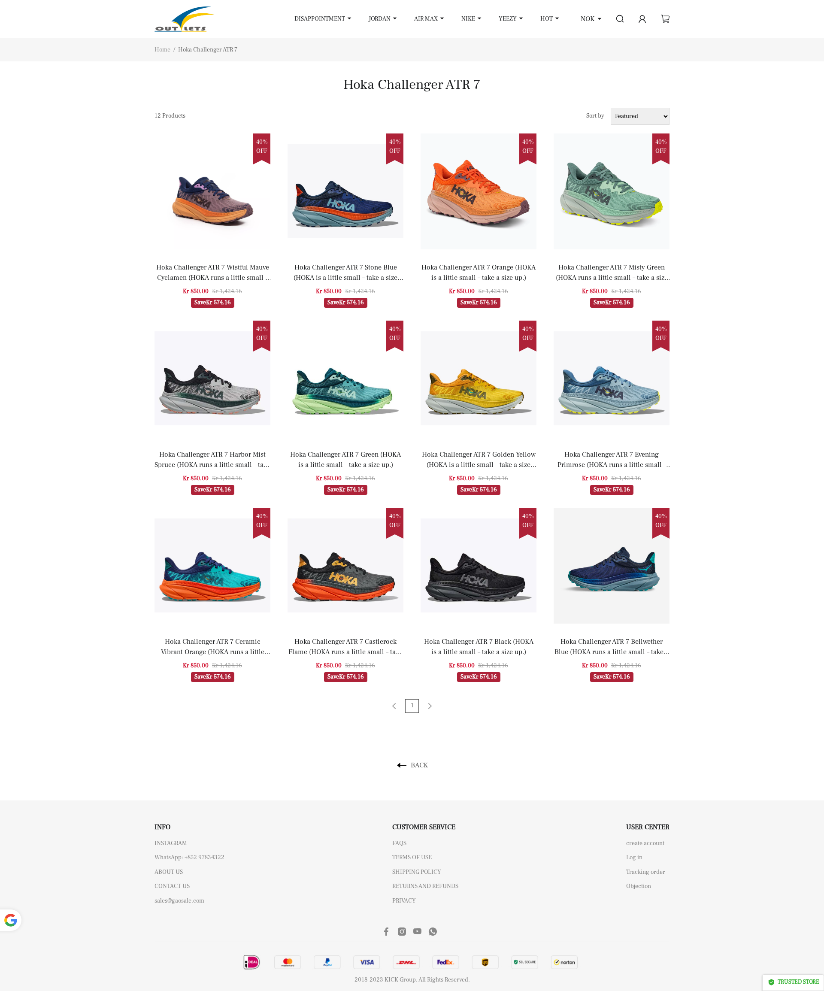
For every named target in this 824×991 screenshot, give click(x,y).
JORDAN (380, 19)
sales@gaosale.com (179, 901)
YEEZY (508, 19)
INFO (162, 827)
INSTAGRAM (170, 843)
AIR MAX (426, 19)
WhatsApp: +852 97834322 (189, 857)
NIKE (468, 19)
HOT (546, 19)
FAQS (399, 843)
